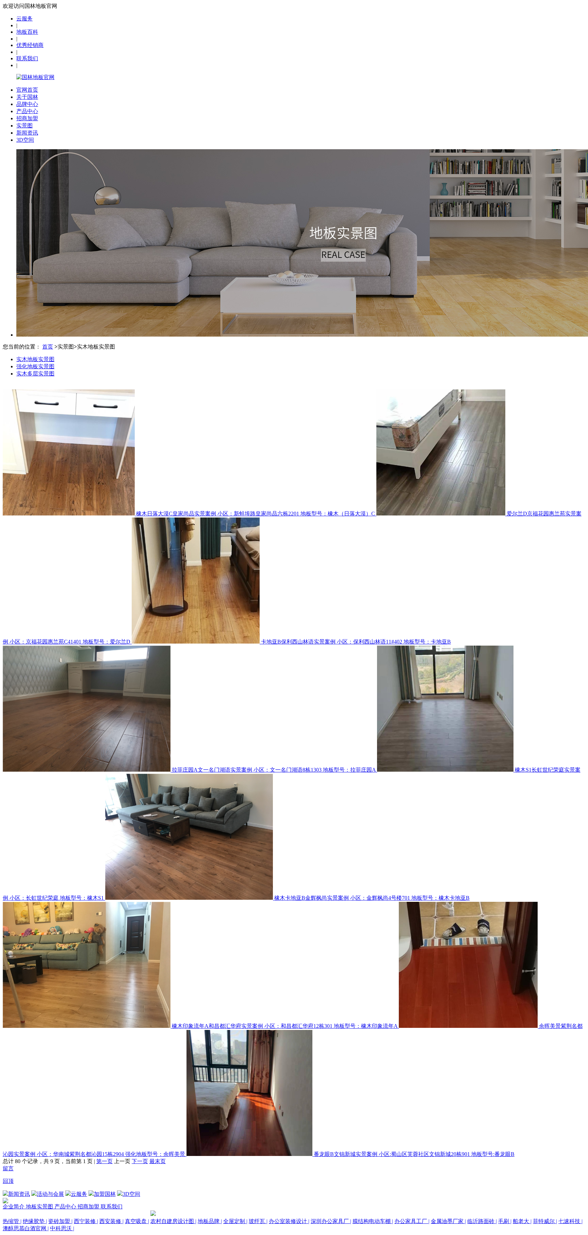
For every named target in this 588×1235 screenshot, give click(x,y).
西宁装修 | (86, 1221)
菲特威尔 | (545, 1221)
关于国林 (27, 97)
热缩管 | (12, 1221)
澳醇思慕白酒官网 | (26, 1228)
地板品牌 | (210, 1221)
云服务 (24, 18)
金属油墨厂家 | (448, 1221)
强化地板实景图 (35, 366)
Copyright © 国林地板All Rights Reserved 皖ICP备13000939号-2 (76, 1214)
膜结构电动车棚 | (373, 1221)
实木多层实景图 (35, 373)
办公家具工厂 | (411, 1221)
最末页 (157, 1161)
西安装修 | (111, 1221)
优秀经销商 (30, 45)
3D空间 (25, 140)
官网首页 (27, 90)
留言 (8, 1168)
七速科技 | (570, 1221)
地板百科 (27, 32)
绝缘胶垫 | (35, 1221)
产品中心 (27, 111)
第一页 (104, 1161)
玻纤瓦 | (258, 1221)
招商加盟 (27, 118)
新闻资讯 (27, 133)
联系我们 (27, 58)
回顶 (8, 1181)
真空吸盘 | (137, 1221)
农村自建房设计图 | (173, 1221)
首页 (47, 347)
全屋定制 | (235, 1221)
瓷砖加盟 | (60, 1221)
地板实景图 (40, 1206)
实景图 (24, 125)
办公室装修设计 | (289, 1221)
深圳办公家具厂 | (331, 1221)
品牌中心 (27, 104)
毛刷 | (504, 1221)
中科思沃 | (62, 1228)
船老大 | (522, 1221)
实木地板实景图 (35, 359)
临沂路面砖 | (482, 1221)
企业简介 (14, 1206)
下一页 (140, 1161)
